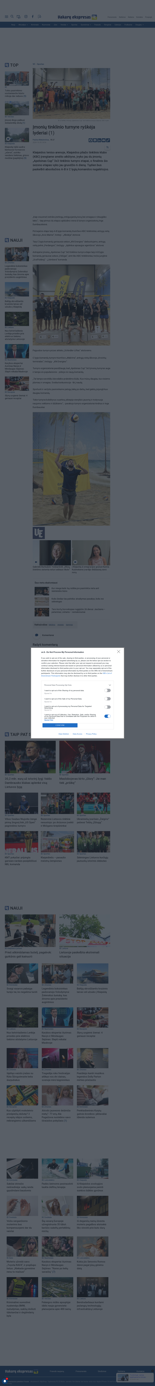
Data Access (77, 734)
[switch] (107, 690)
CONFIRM (60, 725)
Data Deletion (64, 734)
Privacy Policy (91, 734)
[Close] (119, 652)
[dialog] (77, 693)
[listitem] (77, 685)
